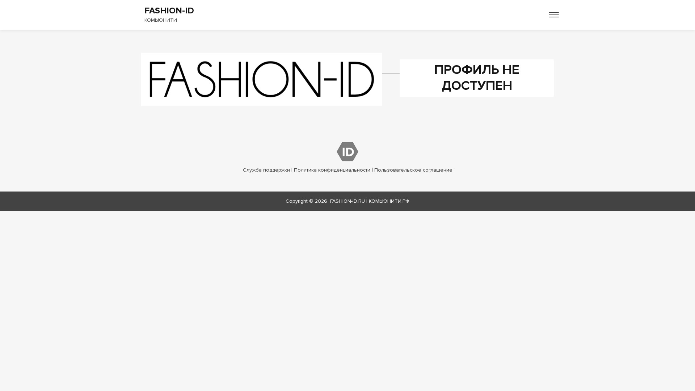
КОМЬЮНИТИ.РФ (389, 201)
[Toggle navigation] (553, 15)
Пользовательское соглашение (413, 170)
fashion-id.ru (347, 201)
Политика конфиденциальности (332, 170)
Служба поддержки (266, 170)
